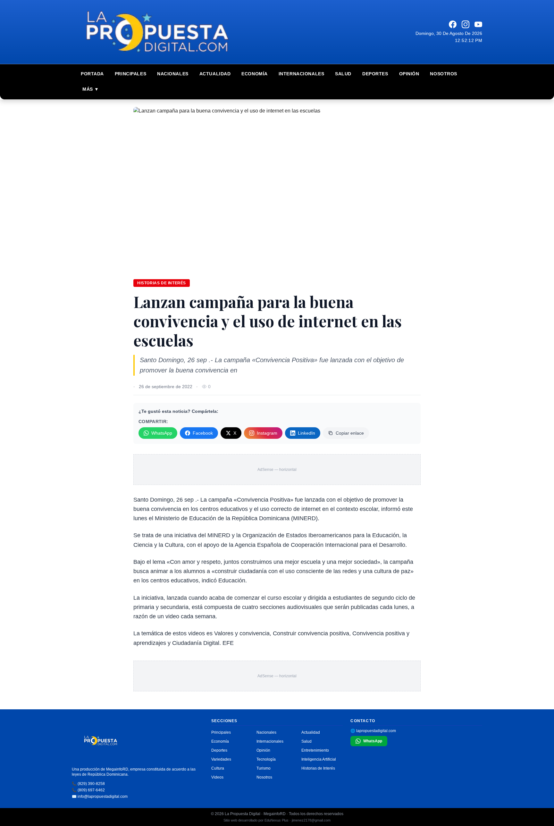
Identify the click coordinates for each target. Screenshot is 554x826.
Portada (92, 73)
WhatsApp (161, 433)
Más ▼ (90, 89)
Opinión (409, 73)
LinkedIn (306, 433)
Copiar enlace (350, 433)
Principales (130, 73)
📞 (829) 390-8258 (88, 783)
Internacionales (301, 73)
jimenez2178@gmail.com (311, 820)
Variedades (221, 759)
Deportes (375, 73)
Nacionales (173, 73)
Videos (217, 777)
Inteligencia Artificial (318, 759)
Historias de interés (161, 283)
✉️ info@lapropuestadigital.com (100, 796)
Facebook (203, 433)
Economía (254, 73)
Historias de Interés (318, 768)
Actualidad (215, 73)
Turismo (263, 768)
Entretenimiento (315, 750)
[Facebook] (453, 24)
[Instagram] (465, 24)
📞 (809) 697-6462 (88, 790)
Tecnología (266, 759)
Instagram (267, 433)
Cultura (217, 768)
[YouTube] (478, 24)
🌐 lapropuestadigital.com (373, 731)
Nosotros (443, 73)
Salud (343, 73)
